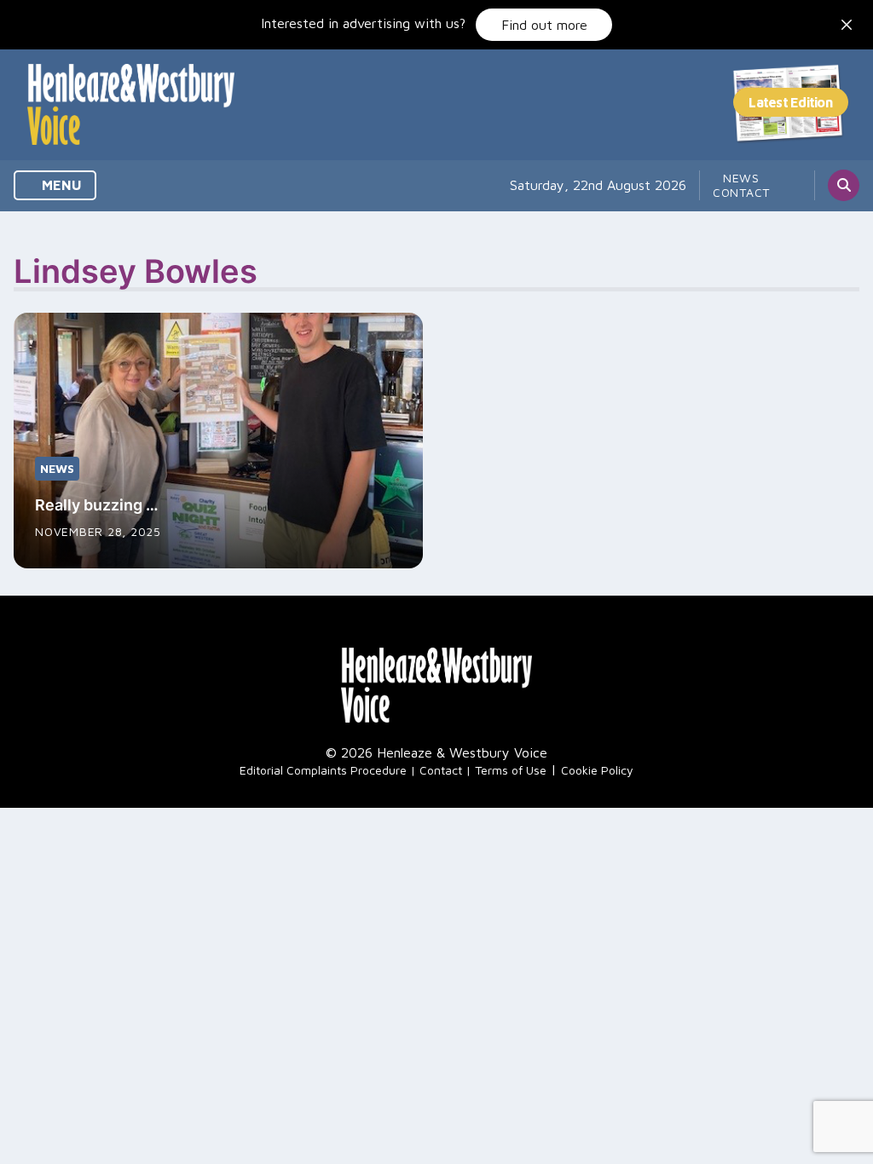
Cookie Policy (597, 770)
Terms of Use (510, 770)
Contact (741, 192)
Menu (60, 185)
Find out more (544, 24)
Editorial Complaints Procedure (323, 770)
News (741, 177)
